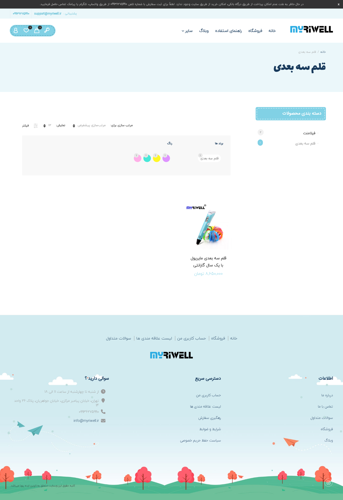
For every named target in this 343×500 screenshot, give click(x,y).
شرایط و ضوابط (210, 429)
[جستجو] (47, 30)
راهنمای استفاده (228, 30)
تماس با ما (325, 406)
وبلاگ (204, 30)
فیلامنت (309, 133)
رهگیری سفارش (209, 418)
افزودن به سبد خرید (214, 254)
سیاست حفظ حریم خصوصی (200, 440)
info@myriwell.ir (86, 421)
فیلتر (25, 125)
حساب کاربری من (191, 338)
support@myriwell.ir (47, 13)
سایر (189, 30)
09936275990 (21, 13)
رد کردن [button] (338, 4)
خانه (272, 30)
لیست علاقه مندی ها (154, 338)
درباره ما (327, 395)
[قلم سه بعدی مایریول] (311, 29)
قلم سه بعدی (305, 143)
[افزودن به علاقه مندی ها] (202, 254)
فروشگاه (255, 30)
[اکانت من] (16, 30)
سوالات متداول (118, 338)
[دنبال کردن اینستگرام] (328, 483)
